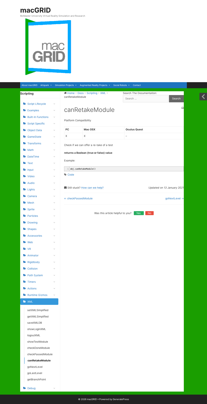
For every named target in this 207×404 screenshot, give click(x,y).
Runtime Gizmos (37, 295)
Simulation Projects (64, 85)
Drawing (32, 222)
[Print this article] (182, 108)
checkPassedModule (40, 354)
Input (30, 169)
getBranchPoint (36, 379)
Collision (32, 268)
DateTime (33, 156)
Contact (137, 85)
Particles (32, 215)
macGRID (35, 10)
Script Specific (36, 123)
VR (29, 248)
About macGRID (29, 85)
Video (31, 176)
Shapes (32, 229)
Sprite (31, 209)
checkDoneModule (38, 347)
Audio (31, 182)
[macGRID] (48, 46)
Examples (33, 110)
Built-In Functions (37, 117)
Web (30, 242)
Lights (31, 189)
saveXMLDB (34, 322)
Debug (31, 388)
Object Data (34, 130)
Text (30, 163)
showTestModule (37, 341)
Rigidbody (33, 262)
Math (30, 149)
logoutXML (33, 335)
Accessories (34, 235)
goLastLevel (34, 373)
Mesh (30, 202)
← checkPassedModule (78, 198)
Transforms (34, 143)
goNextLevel (35, 366)
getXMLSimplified (38, 316)
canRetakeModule (39, 360)
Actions (32, 288)
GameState (34, 136)
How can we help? (92, 187)
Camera (32, 196)
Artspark (44, 85)
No (149, 213)
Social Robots (120, 85)
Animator (32, 255)
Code (71, 174)
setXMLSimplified (37, 310)
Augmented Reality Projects (93, 85)
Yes (138, 213)
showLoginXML (36, 329)
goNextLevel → (174, 198)
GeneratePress (121, 399)
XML (30, 301)
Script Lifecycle (36, 103)
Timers (31, 281)
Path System (35, 275)
